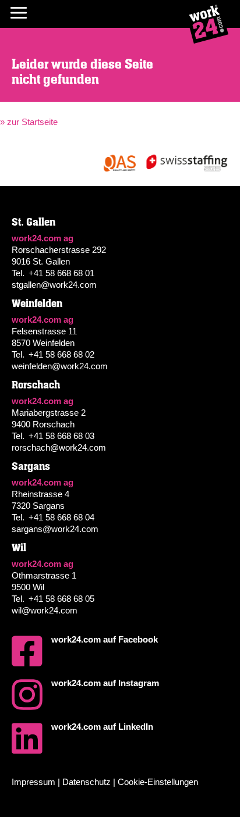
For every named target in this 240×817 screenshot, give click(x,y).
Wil (19, 548)
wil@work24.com (44, 610)
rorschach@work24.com (59, 447)
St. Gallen (33, 222)
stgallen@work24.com (54, 285)
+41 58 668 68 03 (61, 436)
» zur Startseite (29, 122)
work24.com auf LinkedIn (102, 727)
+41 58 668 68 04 (61, 517)
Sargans (31, 466)
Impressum (33, 782)
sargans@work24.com (55, 529)
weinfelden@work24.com (60, 366)
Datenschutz (86, 782)
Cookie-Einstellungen (158, 782)
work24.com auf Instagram (105, 683)
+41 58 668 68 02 (61, 354)
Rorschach (36, 385)
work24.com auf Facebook (104, 639)
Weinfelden (37, 304)
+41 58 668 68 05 (61, 599)
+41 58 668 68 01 (61, 273)
